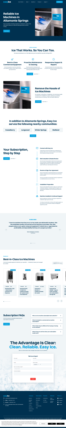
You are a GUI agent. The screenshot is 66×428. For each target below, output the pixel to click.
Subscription (38, 400)
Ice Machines (45, 398)
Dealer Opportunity (52, 399)
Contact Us (30, 410)
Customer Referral (51, 402)
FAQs (37, 407)
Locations (30, 403)
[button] (21, 2)
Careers (30, 405)
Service (37, 402)
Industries (33, 1)
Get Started (59, 1)
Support (45, 1)
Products (39, 1)
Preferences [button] (20, 424)
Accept (60, 423)
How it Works (20, 1)
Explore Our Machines (57, 263)
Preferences (43, 423)
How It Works (38, 398)
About (27, 1)
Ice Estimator (45, 402)
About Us (30, 398)
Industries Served (30, 401)
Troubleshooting (38, 405)
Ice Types (44, 400)
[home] (7, 2)
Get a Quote (6, 31)
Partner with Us (31, 408)
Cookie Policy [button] (35, 423)
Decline (52, 423)
